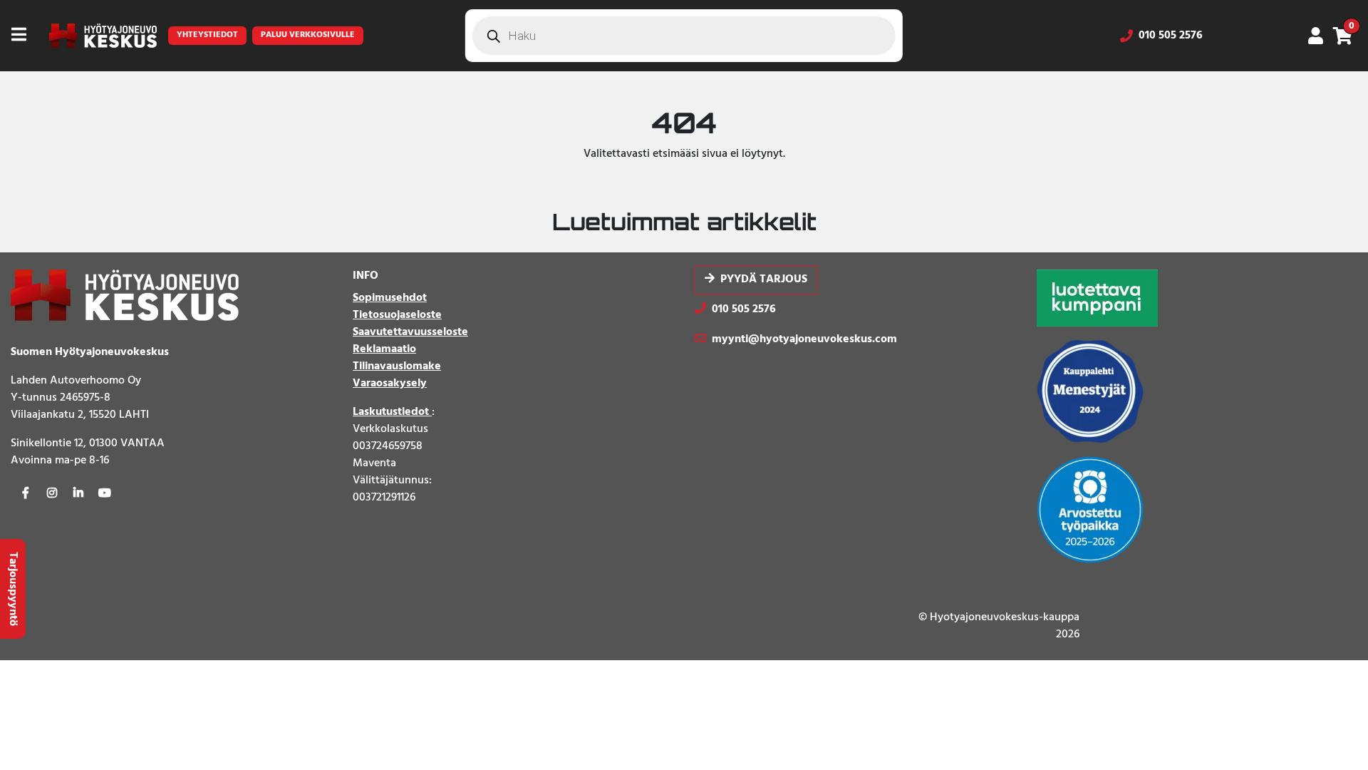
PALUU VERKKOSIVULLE (308, 35)
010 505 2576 (1171, 35)
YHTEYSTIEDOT (207, 35)
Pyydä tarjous (763, 279)
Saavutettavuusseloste (410, 332)
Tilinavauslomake (397, 366)
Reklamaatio (384, 349)
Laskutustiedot (392, 412)
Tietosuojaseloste (397, 315)
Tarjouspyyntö (13, 589)
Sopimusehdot (390, 298)
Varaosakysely (390, 383)
